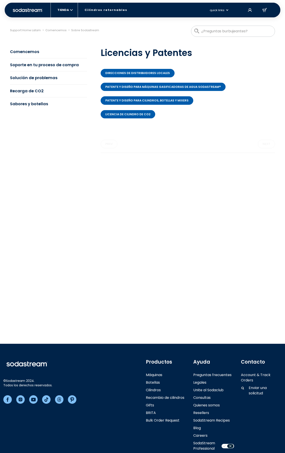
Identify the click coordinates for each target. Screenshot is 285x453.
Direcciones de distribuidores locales (137, 73)
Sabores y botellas (29, 104)
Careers (200, 435)
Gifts (150, 405)
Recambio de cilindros (165, 397)
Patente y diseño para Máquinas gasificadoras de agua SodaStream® (163, 87)
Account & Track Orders (256, 377)
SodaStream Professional (204, 446)
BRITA (151, 412)
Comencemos (56, 30)
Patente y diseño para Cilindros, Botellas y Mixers (147, 100)
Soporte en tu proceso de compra (44, 65)
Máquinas (154, 374)
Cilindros (153, 390)
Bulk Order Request (162, 420)
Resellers (201, 412)
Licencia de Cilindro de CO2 (128, 114)
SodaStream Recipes (211, 420)
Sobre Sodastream (85, 30)
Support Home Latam (25, 30)
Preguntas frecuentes (212, 374)
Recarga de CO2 (27, 91)
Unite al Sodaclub (208, 390)
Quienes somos (206, 405)
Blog (197, 427)
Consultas (202, 397)
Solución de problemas (33, 77)
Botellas (153, 382)
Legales (199, 382)
